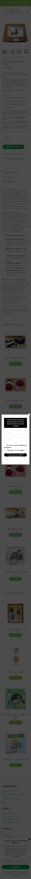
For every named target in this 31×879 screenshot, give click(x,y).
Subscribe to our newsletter (16, 450)
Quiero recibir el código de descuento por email (15, 455)
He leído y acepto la (15, 446)
